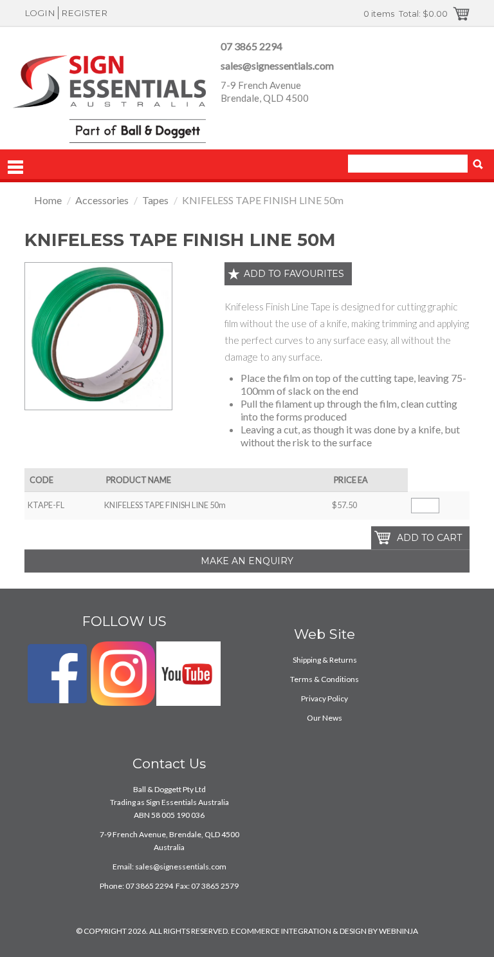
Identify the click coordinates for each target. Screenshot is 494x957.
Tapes (155, 200)
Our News (324, 718)
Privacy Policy (324, 698)
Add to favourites (294, 274)
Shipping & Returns (325, 660)
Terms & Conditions (324, 679)
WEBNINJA (398, 931)
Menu (15, 167)
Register (84, 13)
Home (48, 200)
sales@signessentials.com (277, 65)
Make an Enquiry (247, 561)
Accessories (102, 200)
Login (39, 13)
